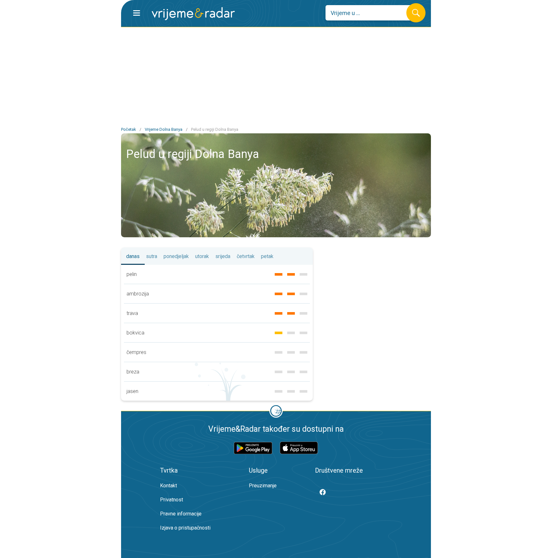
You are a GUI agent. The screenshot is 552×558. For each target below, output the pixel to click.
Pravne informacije (181, 514)
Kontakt (168, 486)
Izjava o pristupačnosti (185, 528)
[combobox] (371, 12)
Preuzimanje (263, 486)
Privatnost (171, 500)
